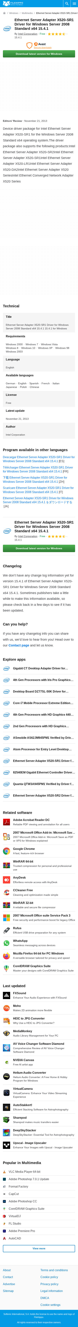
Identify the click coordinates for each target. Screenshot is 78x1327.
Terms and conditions (54, 1270)
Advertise (9, 1284)
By (26, 33)
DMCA (44, 1298)
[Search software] (67, 3)
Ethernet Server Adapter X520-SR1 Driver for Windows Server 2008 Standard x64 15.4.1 (44, 24)
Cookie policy (49, 1277)
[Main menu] (74, 3)
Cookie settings (50, 1304)
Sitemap (8, 1290)
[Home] (4, 13)
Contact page (19, 645)
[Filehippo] (13, 3)
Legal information (51, 1290)
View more (39, 1248)
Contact (8, 1277)
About (7, 1270)
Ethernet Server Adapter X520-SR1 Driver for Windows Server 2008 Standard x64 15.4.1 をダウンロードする (38, 500)
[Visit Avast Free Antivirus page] (39, 45)
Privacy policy (49, 1284)
